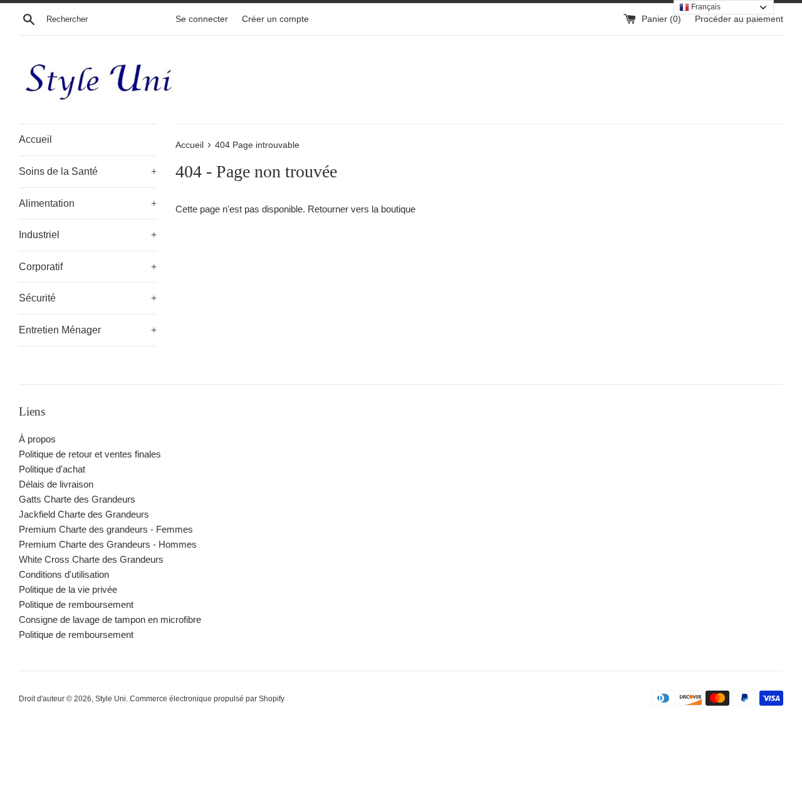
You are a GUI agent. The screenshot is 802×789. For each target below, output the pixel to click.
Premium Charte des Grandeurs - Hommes (108, 544)
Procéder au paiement (739, 19)
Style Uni (110, 698)
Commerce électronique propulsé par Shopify (207, 698)
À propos (37, 439)
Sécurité (88, 298)
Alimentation (88, 203)
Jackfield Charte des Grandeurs (84, 514)
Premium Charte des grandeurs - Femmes (106, 529)
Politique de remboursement (76, 604)
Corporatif (88, 266)
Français (705, 7)
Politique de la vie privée (68, 589)
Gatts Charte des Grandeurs (77, 499)
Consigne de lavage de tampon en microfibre (110, 619)
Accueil (35, 139)
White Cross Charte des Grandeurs (91, 559)
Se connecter (201, 19)
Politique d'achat (52, 469)
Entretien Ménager (88, 330)
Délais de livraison (56, 484)
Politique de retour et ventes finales (90, 454)
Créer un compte (275, 19)
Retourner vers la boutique (361, 209)
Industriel (88, 234)
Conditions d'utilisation (64, 574)
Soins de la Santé (88, 171)
